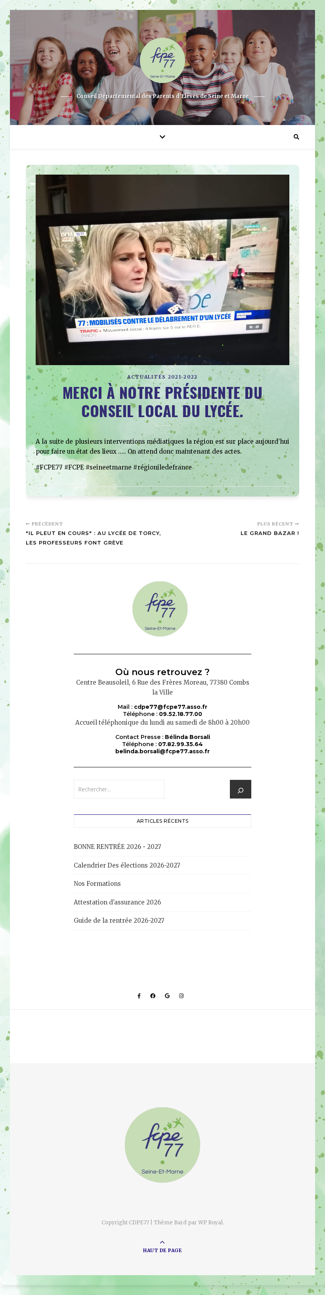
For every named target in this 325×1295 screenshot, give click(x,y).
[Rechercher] (240, 790)
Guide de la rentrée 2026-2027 (119, 920)
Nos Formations (97, 883)
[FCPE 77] (162, 60)
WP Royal (210, 1222)
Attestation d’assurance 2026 (117, 902)
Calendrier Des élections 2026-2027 (127, 865)
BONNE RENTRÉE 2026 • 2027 (117, 847)
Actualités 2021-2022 (162, 377)
